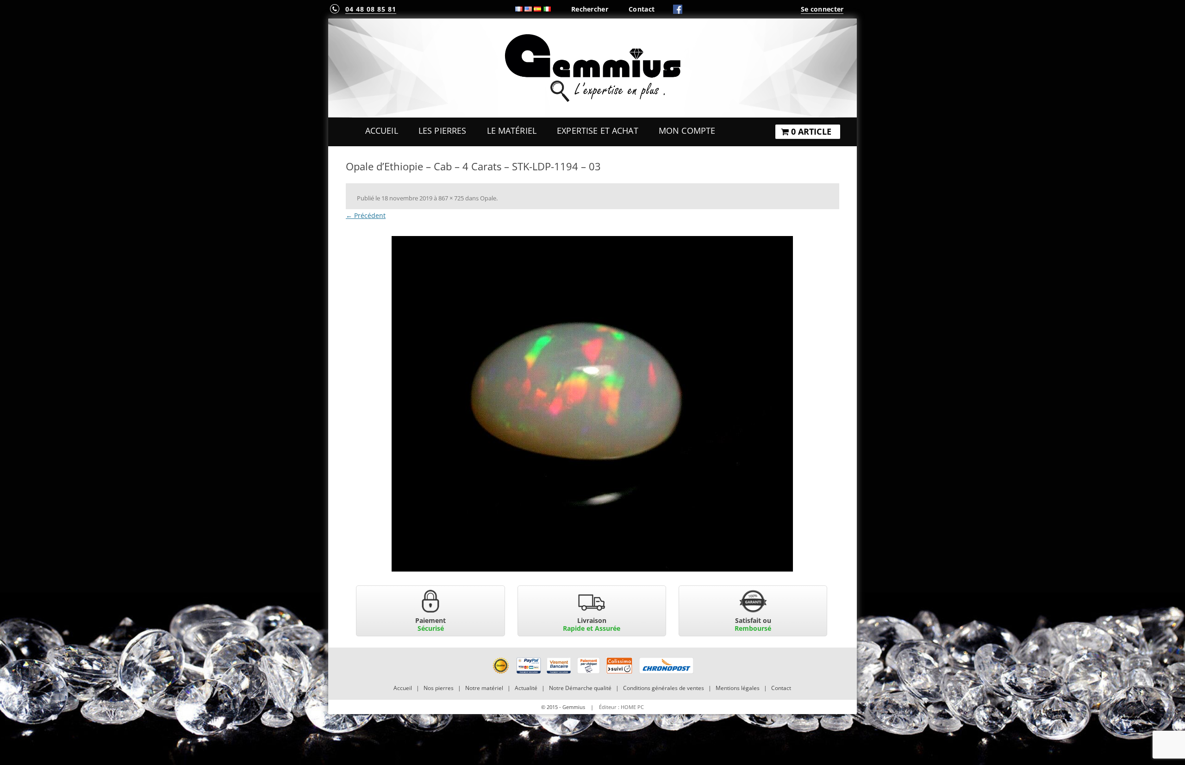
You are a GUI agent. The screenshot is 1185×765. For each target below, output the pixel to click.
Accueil (381, 130)
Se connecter (822, 9)
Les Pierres (442, 130)
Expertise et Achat (597, 130)
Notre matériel (484, 688)
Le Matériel (512, 130)
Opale (488, 198)
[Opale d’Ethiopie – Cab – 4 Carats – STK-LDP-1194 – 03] (592, 404)
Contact (642, 9)
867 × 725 (451, 198)
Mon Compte (687, 130)
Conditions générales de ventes (663, 688)
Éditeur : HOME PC (621, 706)
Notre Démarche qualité (580, 688)
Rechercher (589, 9)
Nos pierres (439, 688)
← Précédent (366, 215)
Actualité (526, 688)
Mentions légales (738, 688)
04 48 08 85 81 (370, 9)
